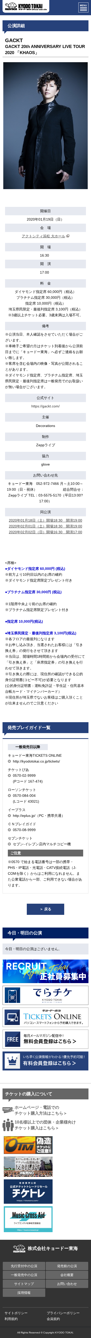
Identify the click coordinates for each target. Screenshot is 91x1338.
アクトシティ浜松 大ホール (43, 236)
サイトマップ (24, 1284)
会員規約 (53, 1319)
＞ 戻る (45, 909)
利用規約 (11, 1319)
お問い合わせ (67, 1284)
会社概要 (67, 1275)
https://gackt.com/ (45, 406)
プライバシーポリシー (63, 1313)
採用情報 (24, 1293)
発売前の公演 (67, 1266)
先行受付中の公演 (24, 1266)
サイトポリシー (16, 1313)
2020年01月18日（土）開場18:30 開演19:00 (45, 520)
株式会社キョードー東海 (53, 1248)
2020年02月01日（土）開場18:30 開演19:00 (45, 526)
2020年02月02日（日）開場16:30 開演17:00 (45, 532)
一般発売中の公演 (24, 1275)
